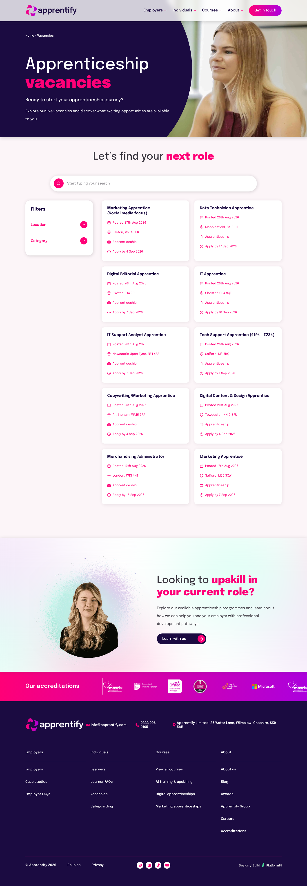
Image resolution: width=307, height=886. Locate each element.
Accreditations (234, 831)
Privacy (98, 865)
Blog (224, 782)
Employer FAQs (37, 794)
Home (29, 35)
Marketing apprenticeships (178, 806)
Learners (98, 769)
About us (228, 769)
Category (39, 241)
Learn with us (174, 639)
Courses (210, 10)
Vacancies (99, 794)
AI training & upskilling (174, 782)
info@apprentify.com (109, 725)
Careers (227, 819)
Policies (73, 865)
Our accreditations (52, 686)
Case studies (36, 782)
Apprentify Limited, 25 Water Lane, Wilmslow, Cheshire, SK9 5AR (226, 725)
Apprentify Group (235, 806)
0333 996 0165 (148, 725)
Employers (153, 10)
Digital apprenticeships (175, 794)
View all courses (169, 769)
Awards (227, 794)
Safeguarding (102, 806)
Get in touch (265, 10)
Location (38, 225)
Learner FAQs (102, 782)
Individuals (182, 10)
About (233, 10)
